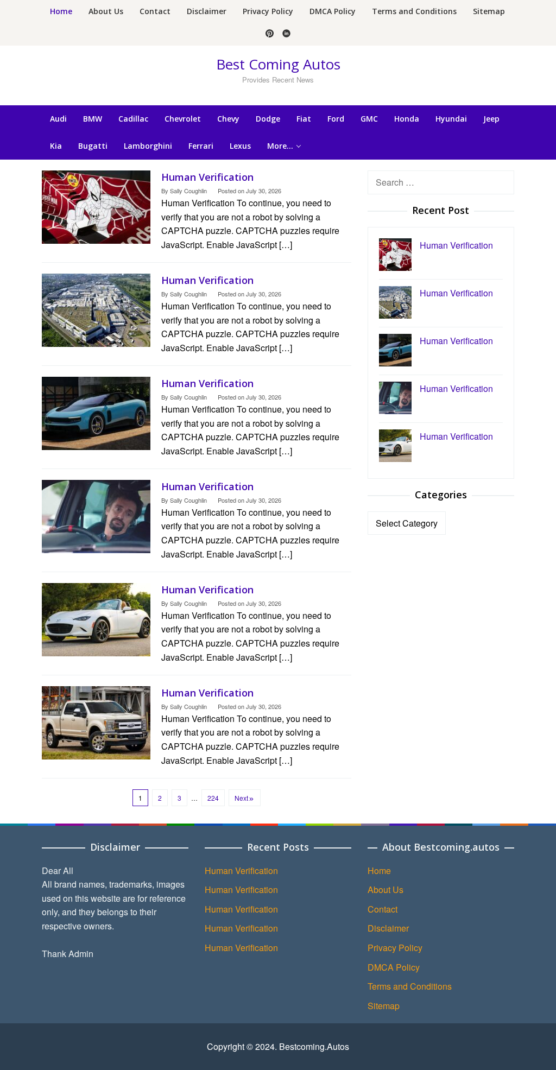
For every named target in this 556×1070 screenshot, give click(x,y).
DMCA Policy (394, 967)
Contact (382, 909)
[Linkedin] (286, 34)
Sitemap (384, 1005)
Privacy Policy (395, 947)
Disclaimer (388, 928)
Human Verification (207, 176)
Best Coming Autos (278, 64)
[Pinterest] (269, 34)
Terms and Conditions (410, 986)
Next (241, 797)
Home (379, 870)
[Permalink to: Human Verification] (96, 206)
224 (213, 797)
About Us (385, 889)
